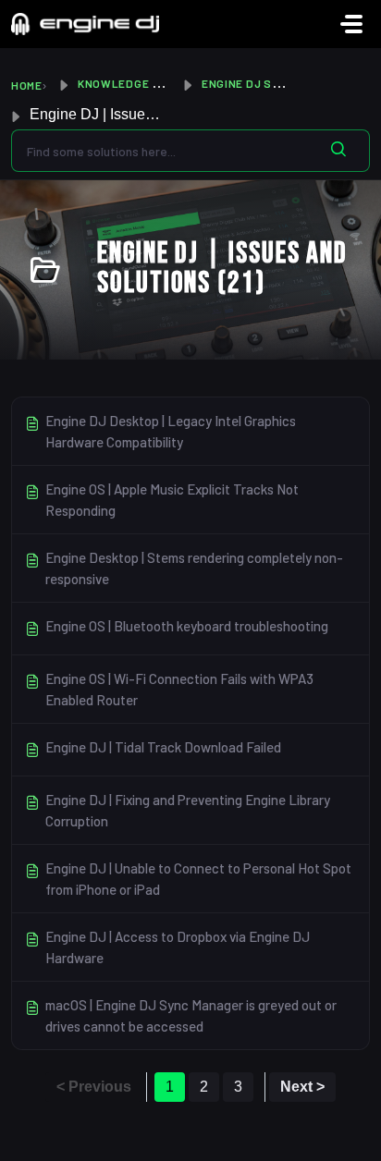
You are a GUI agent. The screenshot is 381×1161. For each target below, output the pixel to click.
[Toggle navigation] (351, 24)
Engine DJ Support (261, 83)
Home (27, 85)
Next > (302, 1086)
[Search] (338, 150)
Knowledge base (130, 83)
